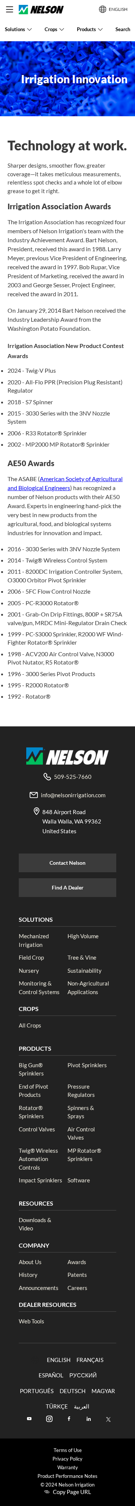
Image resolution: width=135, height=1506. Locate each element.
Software (79, 1180)
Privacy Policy (67, 1458)
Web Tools (31, 1321)
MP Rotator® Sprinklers (84, 1154)
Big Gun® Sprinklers (31, 1069)
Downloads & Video (35, 1224)
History (28, 1274)
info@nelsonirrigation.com (73, 795)
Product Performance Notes (68, 1476)
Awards (77, 1261)
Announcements (38, 1287)
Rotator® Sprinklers (31, 1112)
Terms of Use (68, 1450)
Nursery (29, 970)
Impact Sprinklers (40, 1180)
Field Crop (31, 957)
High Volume (83, 936)
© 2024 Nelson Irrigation (67, 1484)
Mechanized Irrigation (34, 940)
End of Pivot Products (33, 1090)
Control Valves (37, 1129)
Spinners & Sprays (81, 1112)
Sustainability (85, 970)
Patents (77, 1274)
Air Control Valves (81, 1133)
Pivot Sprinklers (87, 1065)
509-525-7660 (73, 776)
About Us (30, 1261)
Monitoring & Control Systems (39, 987)
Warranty (67, 1467)
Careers (77, 1287)
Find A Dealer (68, 887)
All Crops (30, 1025)
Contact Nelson (68, 863)
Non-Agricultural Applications (88, 987)
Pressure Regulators (81, 1090)
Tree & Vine (82, 957)
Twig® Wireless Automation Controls (38, 1159)
